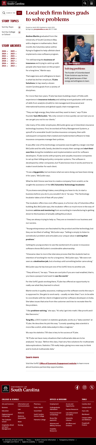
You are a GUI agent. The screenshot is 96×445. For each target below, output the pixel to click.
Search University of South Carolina (85, 3)
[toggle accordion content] (19, 27)
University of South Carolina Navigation (91, 3)
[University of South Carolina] (20, 389)
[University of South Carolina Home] (13, 3)
